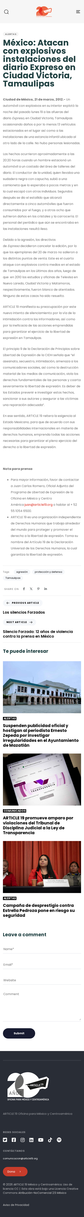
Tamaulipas (13, 578)
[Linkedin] (45, 588)
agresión (22, 572)
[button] (6, 11)
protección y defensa (48, 572)
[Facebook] (23, 588)
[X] (31, 588)
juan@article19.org (39, 504)
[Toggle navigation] (67, 11)
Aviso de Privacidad (16, 1205)
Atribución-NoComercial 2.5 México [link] (42, 1193)
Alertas (10, 34)
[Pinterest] (38, 588)
